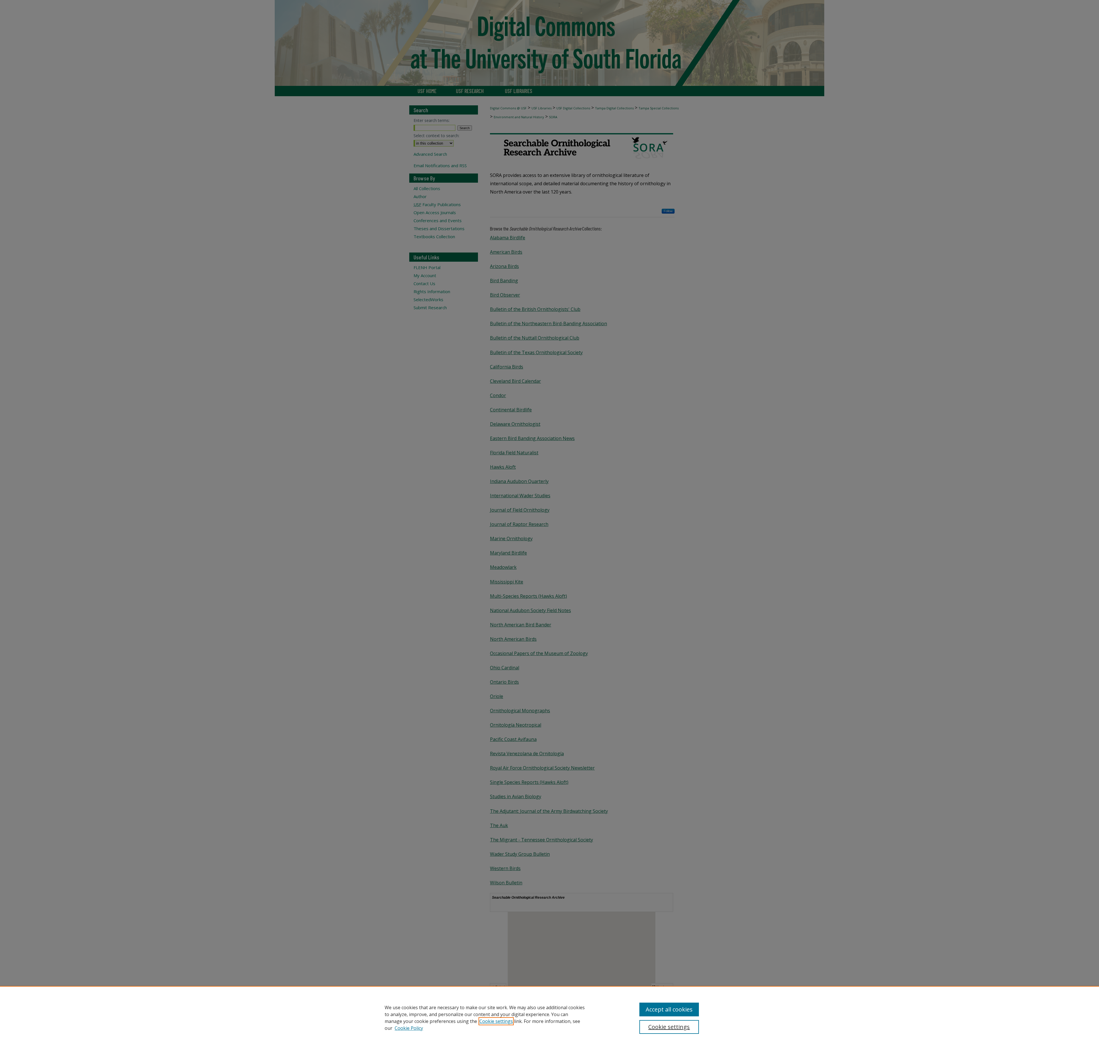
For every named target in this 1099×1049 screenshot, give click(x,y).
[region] (549, 1017)
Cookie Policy (409, 1028)
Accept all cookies (669, 1009)
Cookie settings (496, 1021)
